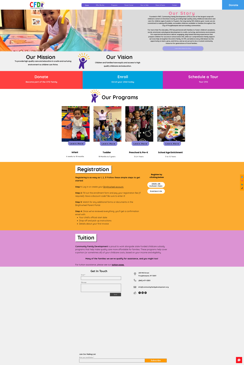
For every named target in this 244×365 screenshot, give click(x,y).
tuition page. (118, 264)
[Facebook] (242, 177)
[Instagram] (242, 181)
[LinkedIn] (142, 293)
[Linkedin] (242, 185)
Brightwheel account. (113, 186)
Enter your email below (86, 357)
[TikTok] (242, 188)
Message (83, 282)
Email (82, 275)
